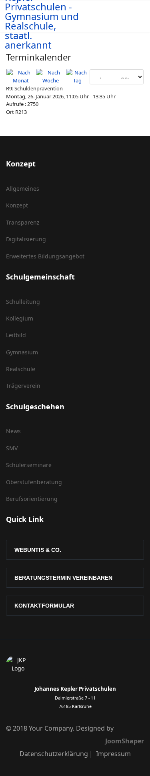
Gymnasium (22, 352)
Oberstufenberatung (34, 482)
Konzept (17, 205)
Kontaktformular (44, 605)
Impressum (113, 753)
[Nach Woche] (50, 76)
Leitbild (16, 335)
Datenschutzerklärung (54, 753)
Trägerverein (23, 385)
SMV (12, 448)
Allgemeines (22, 188)
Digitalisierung (26, 239)
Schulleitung (23, 301)
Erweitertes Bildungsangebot (45, 256)
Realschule (20, 369)
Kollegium (19, 318)
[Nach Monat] (20, 76)
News (13, 431)
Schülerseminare (29, 465)
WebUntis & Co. (37, 550)
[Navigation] (128, 16)
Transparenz (23, 222)
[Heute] (77, 76)
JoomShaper (124, 741)
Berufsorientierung (32, 498)
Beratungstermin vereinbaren (63, 578)
